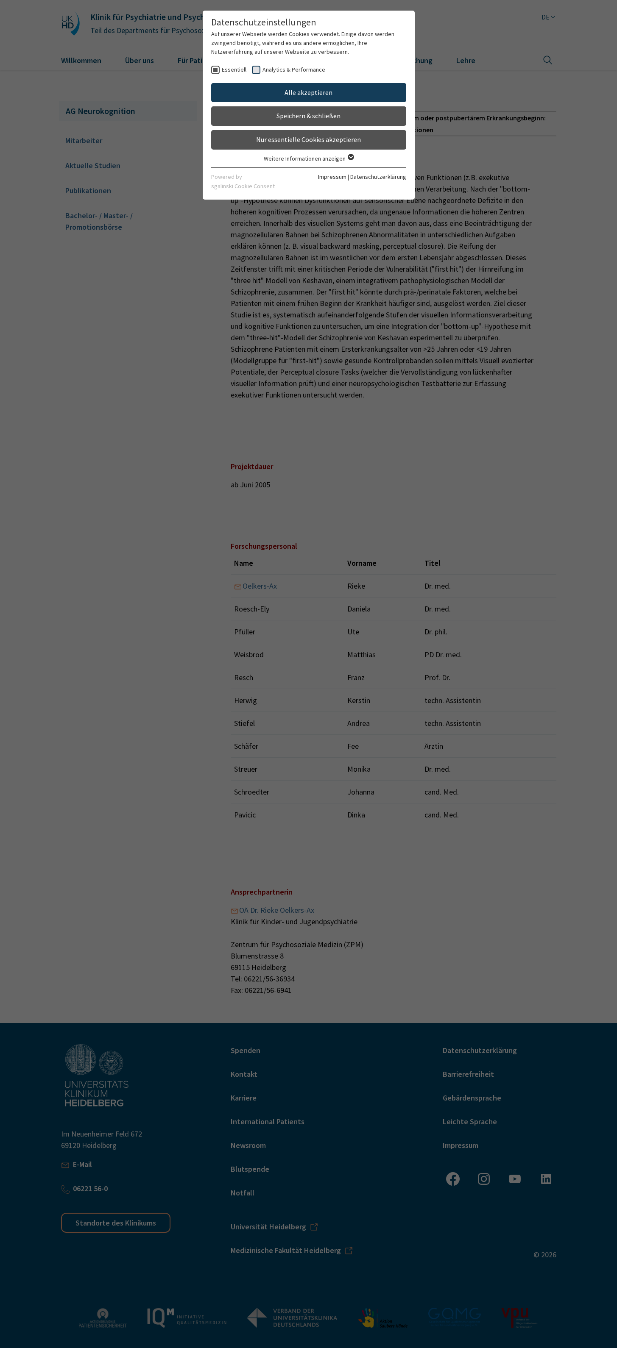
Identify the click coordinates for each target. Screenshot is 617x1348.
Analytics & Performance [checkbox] (293, 69)
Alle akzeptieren (308, 92)
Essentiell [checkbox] (234, 69)
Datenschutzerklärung (378, 177)
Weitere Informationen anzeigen (305, 158)
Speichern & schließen (308, 115)
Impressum (332, 177)
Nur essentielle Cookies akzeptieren (308, 139)
